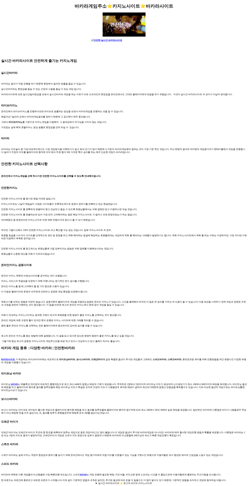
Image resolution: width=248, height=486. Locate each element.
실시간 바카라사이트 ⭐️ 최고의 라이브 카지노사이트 (125, 483)
